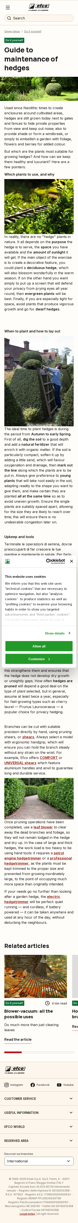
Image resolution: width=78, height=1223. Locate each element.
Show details (55, 633)
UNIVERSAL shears (20, 763)
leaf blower (43, 827)
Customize (36, 659)
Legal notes (27, 1213)
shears (28, 737)
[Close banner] (71, 561)
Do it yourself (32, 31)
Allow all (39, 646)
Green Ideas (12, 31)
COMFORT (49, 758)
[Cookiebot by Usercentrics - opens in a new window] (48, 561)
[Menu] (7, 7)
